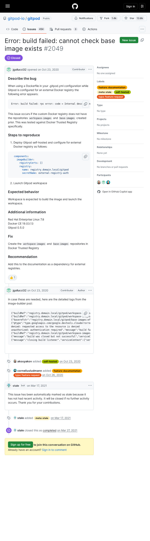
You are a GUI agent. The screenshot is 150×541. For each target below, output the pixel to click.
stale (16, 385)
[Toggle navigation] (8, 6)
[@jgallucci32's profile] (8, 69)
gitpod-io (16, 18)
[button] (85, 104)
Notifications (86, 18)
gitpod (34, 18)
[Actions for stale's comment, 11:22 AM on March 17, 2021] (90, 385)
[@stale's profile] (8, 385)
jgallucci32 (20, 69)
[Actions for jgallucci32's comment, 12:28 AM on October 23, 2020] (90, 290)
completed (49, 430)
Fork (110, 18)
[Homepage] (75, 6)
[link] (22, 361)
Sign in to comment (54, 449)
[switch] (12, 277)
